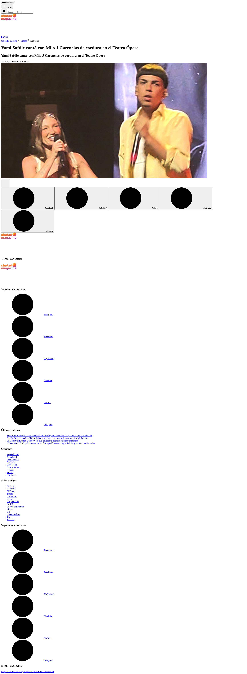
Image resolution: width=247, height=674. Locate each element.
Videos (24, 41)
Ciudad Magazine (9, 41)
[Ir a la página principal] (22, 34)
